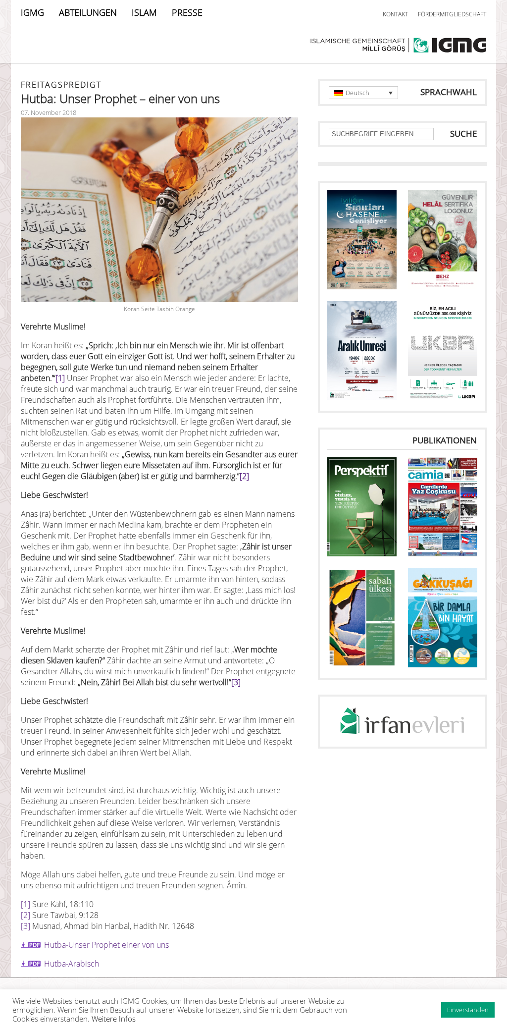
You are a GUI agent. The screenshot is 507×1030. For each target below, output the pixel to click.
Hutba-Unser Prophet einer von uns (106, 944)
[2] (244, 476)
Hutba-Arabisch (71, 963)
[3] (236, 682)
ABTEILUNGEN (88, 12)
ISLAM (144, 12)
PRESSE (187, 12)
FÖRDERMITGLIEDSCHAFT (452, 14)
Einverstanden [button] (468, 1009)
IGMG (32, 12)
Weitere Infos (114, 1019)
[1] (60, 378)
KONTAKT (395, 14)
